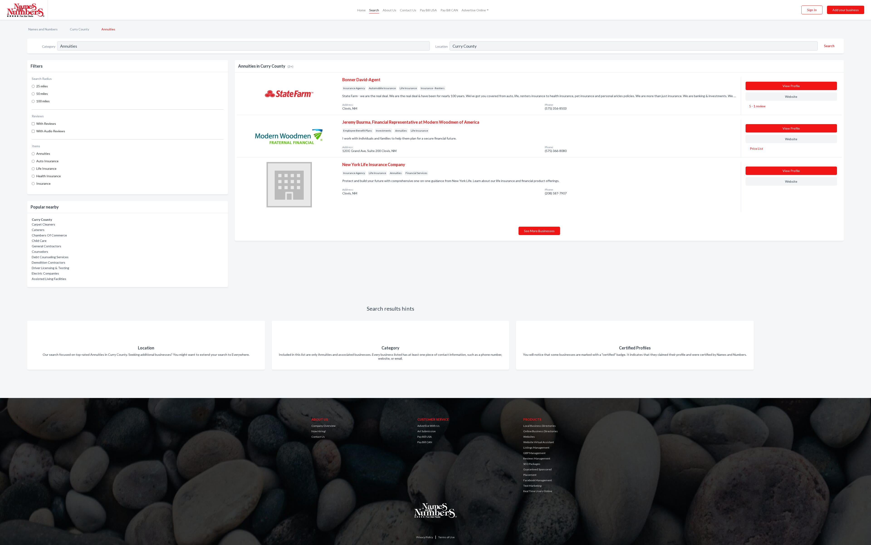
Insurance (43, 183)
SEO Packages (531, 464)
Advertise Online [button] (474, 10)
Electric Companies (45, 273)
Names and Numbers (43, 29)
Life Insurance (46, 168)
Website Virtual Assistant (538, 442)
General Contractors (46, 246)
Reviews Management (536, 458)
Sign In (812, 10)
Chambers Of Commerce (49, 235)
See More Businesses (539, 231)
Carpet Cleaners (43, 224)
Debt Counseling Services (50, 257)
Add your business (845, 10)
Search (374, 10)
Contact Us (408, 10)
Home (361, 10)
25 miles (42, 86)
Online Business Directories (540, 431)
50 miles (42, 94)
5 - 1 (757, 106)
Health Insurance (48, 176)
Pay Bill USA (428, 10)
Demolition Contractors (48, 262)
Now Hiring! (318, 431)
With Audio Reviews (50, 131)
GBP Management (534, 453)
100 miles (43, 101)
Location (442, 46)
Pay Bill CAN (449, 10)
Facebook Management (537, 480)
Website (791, 96)
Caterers (38, 230)
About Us (389, 10)
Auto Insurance (47, 161)
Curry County (79, 29)
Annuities (43, 153)
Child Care (39, 241)
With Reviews (46, 123)
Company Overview (323, 425)
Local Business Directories (539, 425)
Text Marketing (532, 485)
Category (48, 46)
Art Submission (426, 431)
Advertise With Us (428, 425)
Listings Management (536, 447)
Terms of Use (446, 537)
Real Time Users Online (537, 491)
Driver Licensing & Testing (50, 268)
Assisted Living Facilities (49, 279)
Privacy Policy (424, 537)
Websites (529, 436)
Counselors (40, 251)
